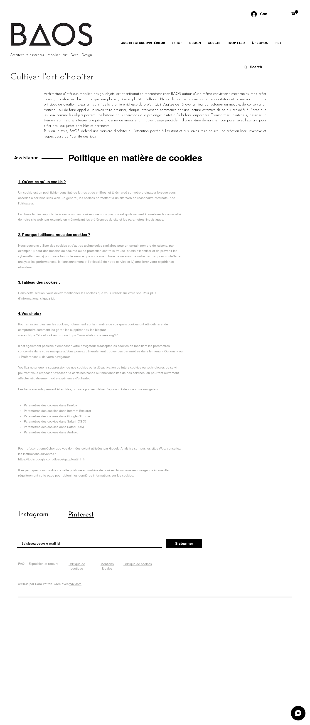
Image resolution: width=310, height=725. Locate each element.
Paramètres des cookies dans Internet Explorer (57, 411)
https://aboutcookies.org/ (45, 335)
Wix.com (75, 584)
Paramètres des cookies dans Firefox (50, 405)
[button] (294, 12)
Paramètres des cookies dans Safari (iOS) (54, 427)
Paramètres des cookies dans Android (51, 432)
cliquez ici (47, 298)
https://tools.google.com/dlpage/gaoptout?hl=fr (51, 459)
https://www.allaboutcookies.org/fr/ (93, 335)
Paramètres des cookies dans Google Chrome (57, 416)
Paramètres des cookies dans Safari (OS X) (55, 421)
